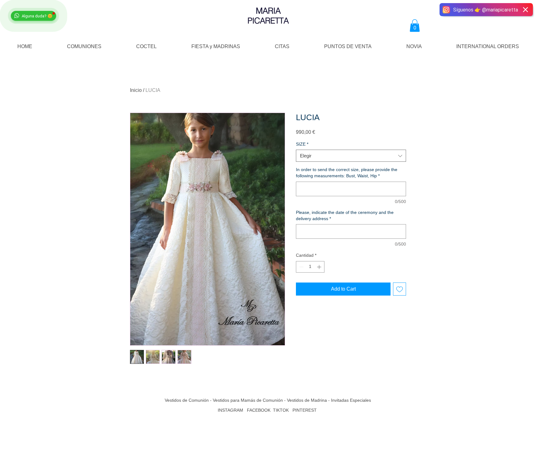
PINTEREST (305, 410)
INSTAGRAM (230, 410)
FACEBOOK (258, 410)
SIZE (302, 144)
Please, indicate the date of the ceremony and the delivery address (345, 215)
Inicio (136, 90)
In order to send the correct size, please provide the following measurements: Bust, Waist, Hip (346, 172)
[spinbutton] (310, 266)
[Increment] (320, 266)
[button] (414, 25)
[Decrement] (301, 266)
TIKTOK (281, 410)
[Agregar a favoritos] (399, 289)
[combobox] (351, 156)
